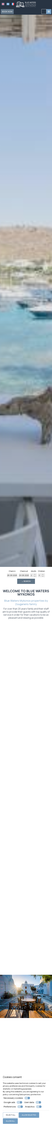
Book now (7, 11)
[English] (3, 4)
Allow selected (29, 1115)
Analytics (30, 1106)
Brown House (26, 823)
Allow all (10, 1121)
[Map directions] (43, 11)
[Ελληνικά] (8, 4)
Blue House (26, 731)
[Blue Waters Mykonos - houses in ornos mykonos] (26, 4)
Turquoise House (26, 963)
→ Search (26, 581)
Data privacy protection (30, 1094)
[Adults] (33, 575)
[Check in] (12, 575)
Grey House (26, 777)
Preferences (10, 1106)
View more (23, 691)
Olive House (26, 918)
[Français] (13, 4)
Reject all (10, 1115)
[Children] (41, 575)
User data (29, 1102)
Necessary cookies (13, 1098)
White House (26, 686)
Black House (26, 868)
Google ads (9, 1102)
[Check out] (24, 575)
